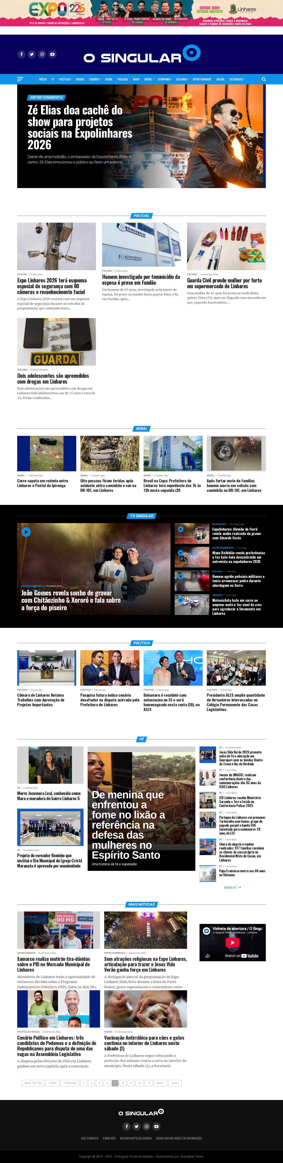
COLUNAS (181, 79)
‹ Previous (69, 1083)
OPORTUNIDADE (202, 79)
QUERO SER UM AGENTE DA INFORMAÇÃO (179, 1138)
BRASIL (80, 79)
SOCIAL (220, 79)
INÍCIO (43, 79)
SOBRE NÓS (109, 1138)
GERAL (108, 79)
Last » (175, 1083)
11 (148, 1083)
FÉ (53, 79)
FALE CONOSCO (89, 1138)
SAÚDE (148, 79)
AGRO (136, 79)
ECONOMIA (164, 79)
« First (52, 1083)
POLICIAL (122, 79)
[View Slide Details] (141, 13)
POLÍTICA (64, 79)
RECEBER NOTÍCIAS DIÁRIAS (136, 1138)
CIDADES (94, 79)
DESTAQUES (236, 79)
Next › (160, 1083)
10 (139, 1083)
